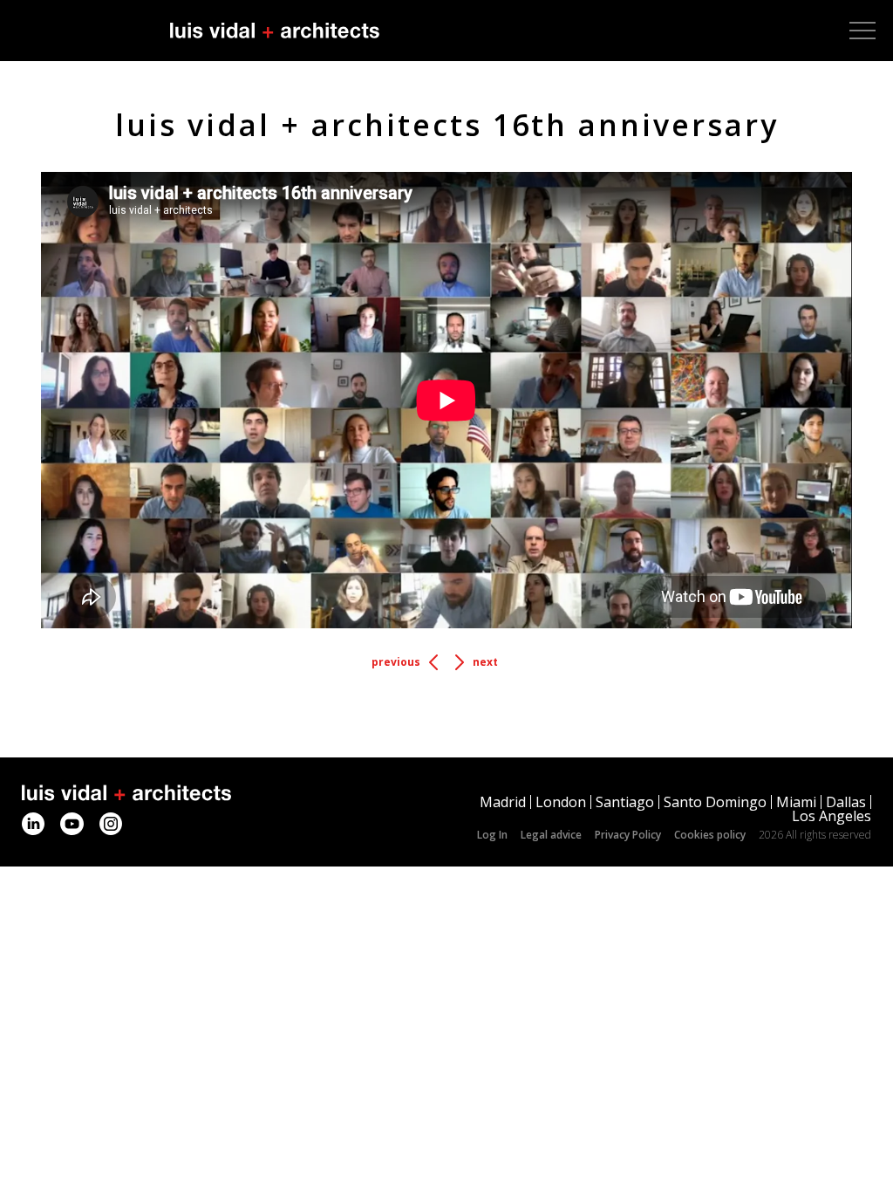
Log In (492, 834)
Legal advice (551, 834)
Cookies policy (710, 834)
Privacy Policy (628, 834)
